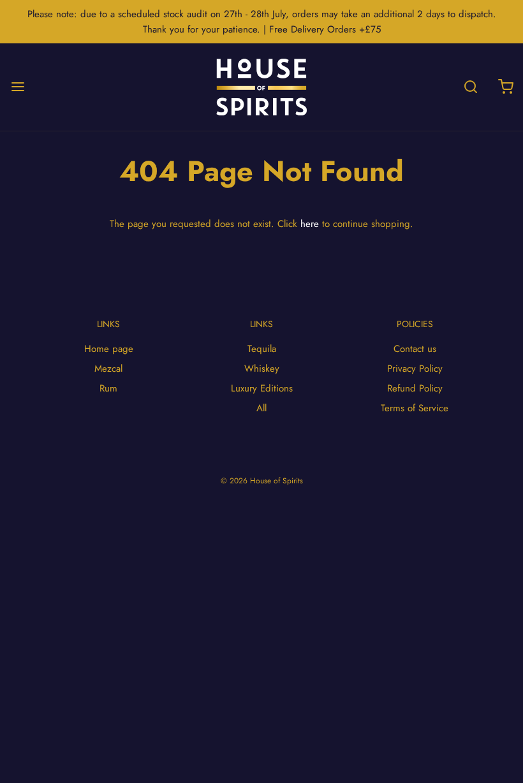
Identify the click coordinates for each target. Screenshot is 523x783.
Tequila (261, 349)
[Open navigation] (17, 87)
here (309, 224)
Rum (108, 388)
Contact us (415, 349)
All (261, 408)
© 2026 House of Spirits (262, 481)
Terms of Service (414, 408)
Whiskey (261, 369)
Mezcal (108, 369)
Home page (108, 349)
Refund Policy (415, 388)
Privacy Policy (415, 369)
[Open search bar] (470, 87)
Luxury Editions (262, 388)
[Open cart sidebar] (505, 87)
